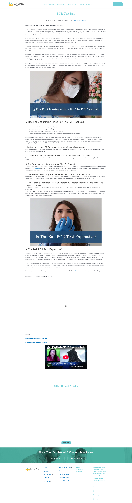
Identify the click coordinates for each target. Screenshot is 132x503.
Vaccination (62, 471)
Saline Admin (76, 20)
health (74, 271)
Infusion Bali (47, 474)
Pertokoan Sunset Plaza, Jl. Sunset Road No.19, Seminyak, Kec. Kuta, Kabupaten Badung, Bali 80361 (99, 473)
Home (45, 4)
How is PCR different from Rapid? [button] (41, 287)
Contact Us (89, 4)
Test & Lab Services (65, 467)
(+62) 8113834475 (98, 479)
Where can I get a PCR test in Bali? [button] (41, 314)
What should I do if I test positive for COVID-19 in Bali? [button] (49, 330)
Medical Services (71, 4)
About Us (52, 4)
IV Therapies (60, 4)
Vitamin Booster (64, 474)
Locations (46, 481)
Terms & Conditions (65, 481)
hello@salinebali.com (99, 480)
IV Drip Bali (46, 478)
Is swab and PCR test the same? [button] (41, 303)
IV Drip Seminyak (64, 477)
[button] (118, 4)
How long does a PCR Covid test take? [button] (43, 298)
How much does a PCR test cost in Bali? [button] (43, 320)
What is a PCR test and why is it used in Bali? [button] (45, 309)
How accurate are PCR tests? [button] (40, 293)
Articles (82, 4)
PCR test (37, 168)
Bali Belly (46, 471)
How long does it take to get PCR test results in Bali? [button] (48, 325)
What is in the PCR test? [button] (38, 282)
